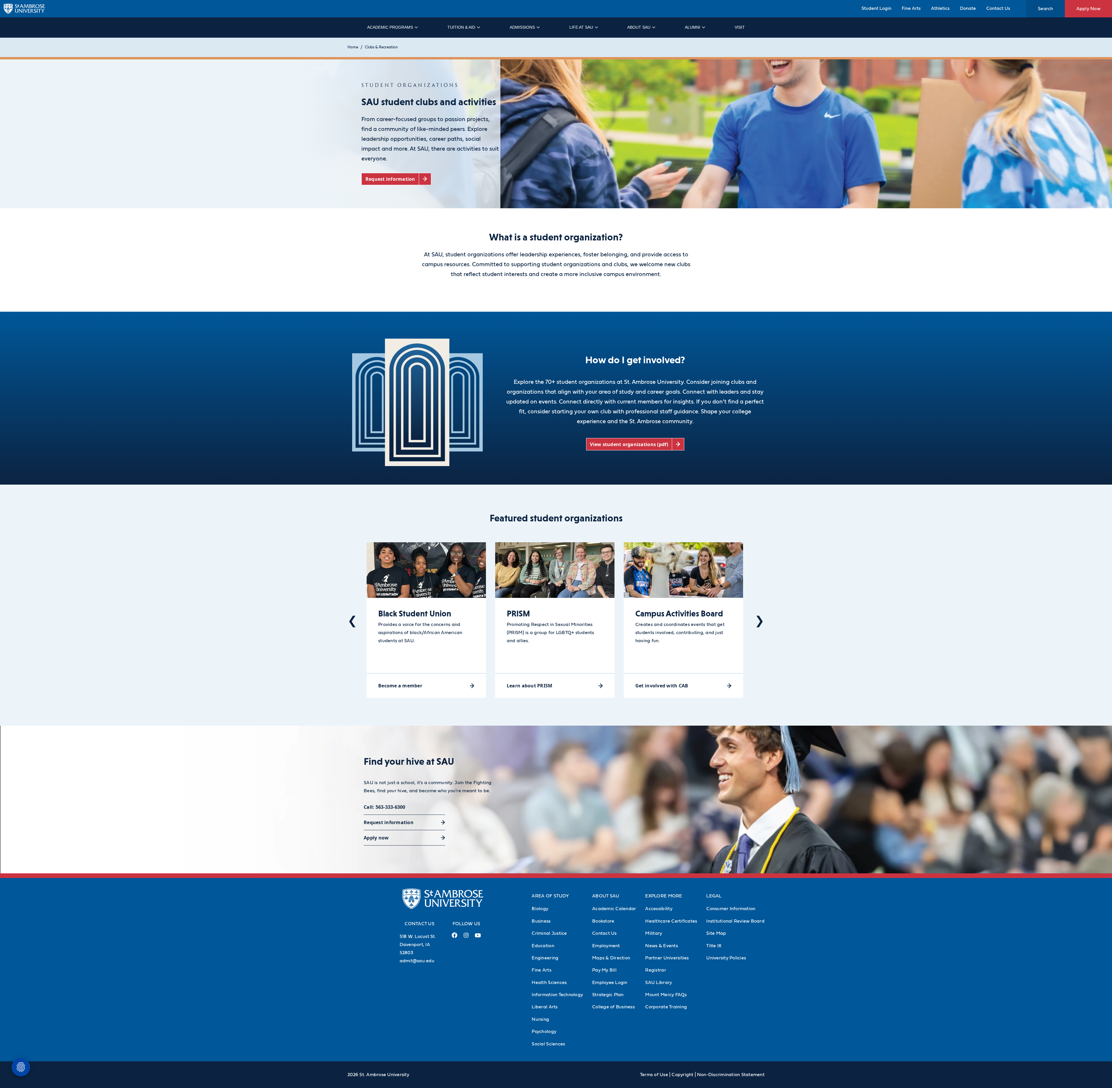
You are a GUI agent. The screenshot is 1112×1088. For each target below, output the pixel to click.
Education (543, 945)
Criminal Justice (549, 933)
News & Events (661, 945)
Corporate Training (666, 1007)
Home (353, 47)
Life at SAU (581, 27)
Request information (389, 822)
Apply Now (1088, 8)
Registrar (655, 970)
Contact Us (998, 8)
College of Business (613, 1007)
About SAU (638, 27)
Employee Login (610, 982)
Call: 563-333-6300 (384, 807)
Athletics (940, 8)
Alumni (692, 27)
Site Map (716, 933)
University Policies (726, 958)
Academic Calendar (614, 908)
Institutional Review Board (735, 921)
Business (541, 921)
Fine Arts (911, 8)
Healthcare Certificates (671, 921)
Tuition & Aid (461, 27)
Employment (606, 945)
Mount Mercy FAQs (666, 994)
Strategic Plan (608, 994)
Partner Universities (667, 958)
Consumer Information (730, 908)
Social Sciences (548, 1044)
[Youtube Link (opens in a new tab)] (478, 937)
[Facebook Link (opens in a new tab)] (454, 937)
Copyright (682, 1074)
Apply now (376, 838)
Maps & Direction (611, 958)
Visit (740, 27)
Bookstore (603, 921)
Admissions (522, 27)
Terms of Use (654, 1074)
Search (1045, 8)
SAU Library (658, 982)
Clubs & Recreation (381, 47)
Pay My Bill (604, 970)
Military (653, 933)
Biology (540, 908)
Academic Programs (390, 27)
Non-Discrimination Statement (731, 1074)
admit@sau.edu (417, 961)
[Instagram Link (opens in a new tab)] (466, 937)
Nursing (540, 1019)
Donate (968, 8)
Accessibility (658, 908)
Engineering (545, 958)
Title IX (713, 945)
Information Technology (557, 994)
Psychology (544, 1031)
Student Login (876, 8)
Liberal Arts (544, 1007)
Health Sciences (549, 982)
